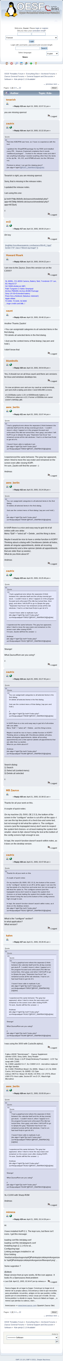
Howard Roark (14, 255)
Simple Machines (43, 1359)
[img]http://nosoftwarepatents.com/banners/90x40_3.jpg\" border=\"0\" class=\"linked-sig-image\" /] (28, 246)
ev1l (8, 221)
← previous (48, 84)
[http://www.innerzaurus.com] (10, 1216)
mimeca (10, 1212)
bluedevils (12, 360)
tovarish (11, 99)
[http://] (10, 365)
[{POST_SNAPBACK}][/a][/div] (32, 167)
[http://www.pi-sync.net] (10, 128)
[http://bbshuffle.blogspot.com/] (10, 226)
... (18, 88)
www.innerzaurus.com (27, 1305)
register (45, 28)
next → (56, 84)
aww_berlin (12, 407)
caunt (9, 310)
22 (20, 88)
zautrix (10, 123)
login (37, 28)
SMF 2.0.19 (20, 1359)
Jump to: (55, 1334)
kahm (9, 935)
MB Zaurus (12, 790)
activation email (38, 31)
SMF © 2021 (31, 1359)
